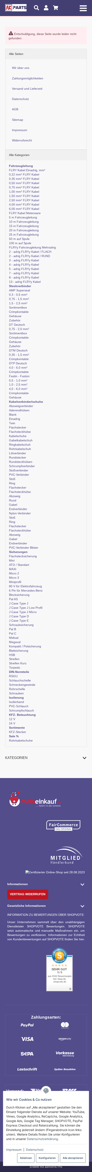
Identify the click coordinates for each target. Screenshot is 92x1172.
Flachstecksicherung (23, 556)
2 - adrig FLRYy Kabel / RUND (29, 256)
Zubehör (15, 320)
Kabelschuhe (18, 436)
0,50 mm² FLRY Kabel (24, 183)
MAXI (12, 569)
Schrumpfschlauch (21, 710)
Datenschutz (35, 1149)
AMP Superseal (19, 290)
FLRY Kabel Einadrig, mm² (27, 170)
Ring (12, 483)
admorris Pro (53, 1166)
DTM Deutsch (18, 350)
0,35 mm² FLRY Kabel (24, 178)
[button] (46, 758)
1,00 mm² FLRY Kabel (24, 191)
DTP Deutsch (18, 363)
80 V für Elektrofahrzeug (25, 586)
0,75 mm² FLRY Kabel (24, 187)
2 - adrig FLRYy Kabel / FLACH (30, 251)
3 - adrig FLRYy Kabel (24, 260)
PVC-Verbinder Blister (23, 547)
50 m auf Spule (19, 239)
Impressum (14, 1149)
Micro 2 (14, 573)
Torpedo (14, 667)
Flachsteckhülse (20, 431)
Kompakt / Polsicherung (25, 646)
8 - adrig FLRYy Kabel (24, 277)
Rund (12, 500)
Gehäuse (15, 316)
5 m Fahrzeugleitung (23, 217)
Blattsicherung (18, 650)
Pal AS (13, 599)
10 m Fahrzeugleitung (24, 221)
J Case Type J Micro (23, 612)
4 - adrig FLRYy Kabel (24, 264)
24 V (12, 723)
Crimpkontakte (19, 311)
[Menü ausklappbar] (83, 8)
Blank (12, 414)
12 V (12, 719)
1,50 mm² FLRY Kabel (24, 196)
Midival (13, 637)
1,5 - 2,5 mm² (18, 303)
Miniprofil (15, 582)
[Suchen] (36, 8)
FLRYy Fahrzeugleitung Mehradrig (32, 247)
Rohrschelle (17, 689)
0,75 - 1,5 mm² (19, 299)
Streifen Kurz (18, 663)
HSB (12, 655)
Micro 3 (14, 577)
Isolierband (16, 702)
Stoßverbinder (18, 470)
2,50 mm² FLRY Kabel (24, 200)
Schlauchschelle (20, 680)
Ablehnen (26, 1158)
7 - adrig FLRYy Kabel (24, 273)
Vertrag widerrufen (27, 894)
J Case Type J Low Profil (25, 607)
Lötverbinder (17, 453)
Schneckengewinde (22, 684)
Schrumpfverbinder (22, 466)
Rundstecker (17, 457)
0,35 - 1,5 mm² (19, 354)
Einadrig (14, 419)
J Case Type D (19, 616)
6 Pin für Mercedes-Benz (26, 590)
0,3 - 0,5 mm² (18, 294)
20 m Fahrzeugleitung (24, 230)
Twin (12, 423)
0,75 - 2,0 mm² (19, 329)
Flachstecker (17, 427)
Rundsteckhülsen (20, 461)
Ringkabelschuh (20, 444)
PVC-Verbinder (19, 474)
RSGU (13, 676)
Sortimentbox (18, 307)
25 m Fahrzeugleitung (24, 234)
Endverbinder (18, 509)
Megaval (15, 642)
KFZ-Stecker (17, 732)
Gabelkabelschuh (21, 440)
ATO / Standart (19, 564)
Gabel (13, 504)
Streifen (14, 659)
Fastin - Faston (19, 376)
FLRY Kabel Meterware (25, 213)
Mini (12, 560)
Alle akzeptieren (73, 1158)
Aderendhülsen (19, 410)
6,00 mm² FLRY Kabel (24, 208)
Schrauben (16, 693)
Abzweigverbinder (21, 406)
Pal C (12, 633)
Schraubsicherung (21, 625)
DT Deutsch (17, 324)
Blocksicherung (19, 595)
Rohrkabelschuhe (21, 740)
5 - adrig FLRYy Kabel (24, 269)
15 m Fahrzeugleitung (24, 226)
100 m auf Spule (20, 243)
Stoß (12, 479)
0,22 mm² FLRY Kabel (24, 174)
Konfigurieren (47, 1158)
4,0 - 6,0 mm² (18, 367)
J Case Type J (18, 603)
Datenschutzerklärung (42, 1139)
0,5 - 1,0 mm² (18, 380)
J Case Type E (19, 620)
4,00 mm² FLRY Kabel (24, 204)
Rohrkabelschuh (20, 449)
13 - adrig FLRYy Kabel (25, 281)
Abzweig (14, 496)
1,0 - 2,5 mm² (18, 384)
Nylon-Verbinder (20, 513)
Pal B (12, 629)
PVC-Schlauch (18, 706)
